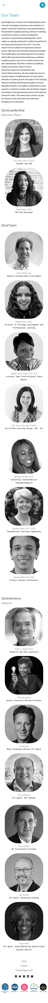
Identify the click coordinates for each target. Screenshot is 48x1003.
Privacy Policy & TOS (24, 970)
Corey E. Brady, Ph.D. (24, 649)
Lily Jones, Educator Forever (24, 425)
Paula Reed (24, 944)
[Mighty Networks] (32, 976)
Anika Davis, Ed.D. (24, 209)
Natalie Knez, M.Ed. (24, 322)
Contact (24, 966)
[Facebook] (16, 976)
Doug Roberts (24, 795)
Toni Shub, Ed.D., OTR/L (24, 161)
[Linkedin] (28, 976)
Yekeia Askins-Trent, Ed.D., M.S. (24, 374)
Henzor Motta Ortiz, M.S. (24, 577)
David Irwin (24, 746)
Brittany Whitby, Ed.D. (24, 477)
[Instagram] (24, 976)
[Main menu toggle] (42, 5)
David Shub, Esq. (24, 273)
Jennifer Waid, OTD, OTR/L (24, 529)
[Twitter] (20, 976)
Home (24, 961)
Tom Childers (24, 846)
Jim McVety (24, 895)
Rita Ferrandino (24, 698)
